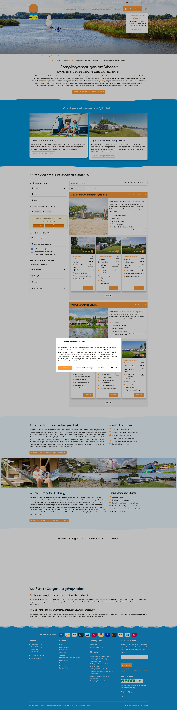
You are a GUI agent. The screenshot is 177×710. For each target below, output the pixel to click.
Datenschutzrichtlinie (90, 361)
